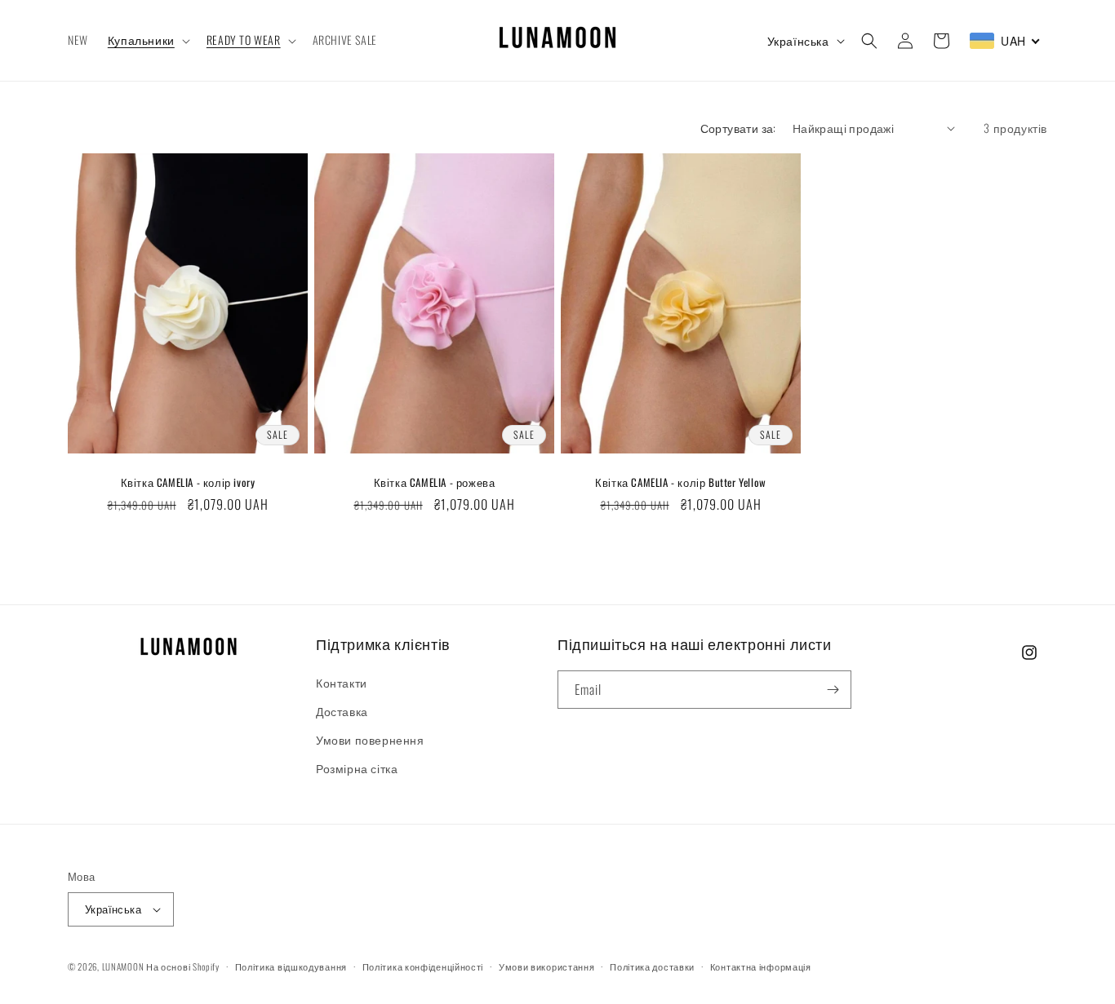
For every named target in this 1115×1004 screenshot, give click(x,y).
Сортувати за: (738, 127)
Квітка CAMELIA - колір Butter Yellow (680, 482)
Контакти (341, 682)
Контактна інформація (760, 966)
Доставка (342, 710)
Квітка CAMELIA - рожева (434, 482)
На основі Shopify (183, 966)
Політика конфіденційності (423, 966)
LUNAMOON (123, 966)
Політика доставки (652, 966)
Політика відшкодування (291, 966)
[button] (147, 40)
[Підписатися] (833, 689)
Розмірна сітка (357, 767)
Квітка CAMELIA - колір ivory (188, 482)
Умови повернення (370, 739)
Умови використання (547, 966)
